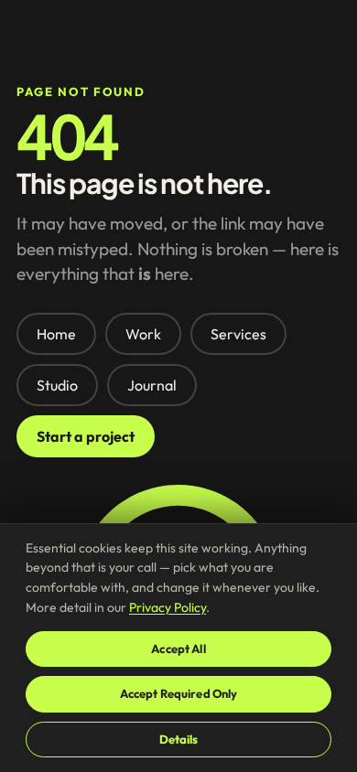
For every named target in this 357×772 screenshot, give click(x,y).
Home (56, 334)
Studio (57, 385)
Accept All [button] (178, 648)
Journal (152, 385)
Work (143, 334)
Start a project (86, 436)
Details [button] (179, 739)
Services (238, 334)
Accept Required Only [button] (179, 693)
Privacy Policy (167, 607)
